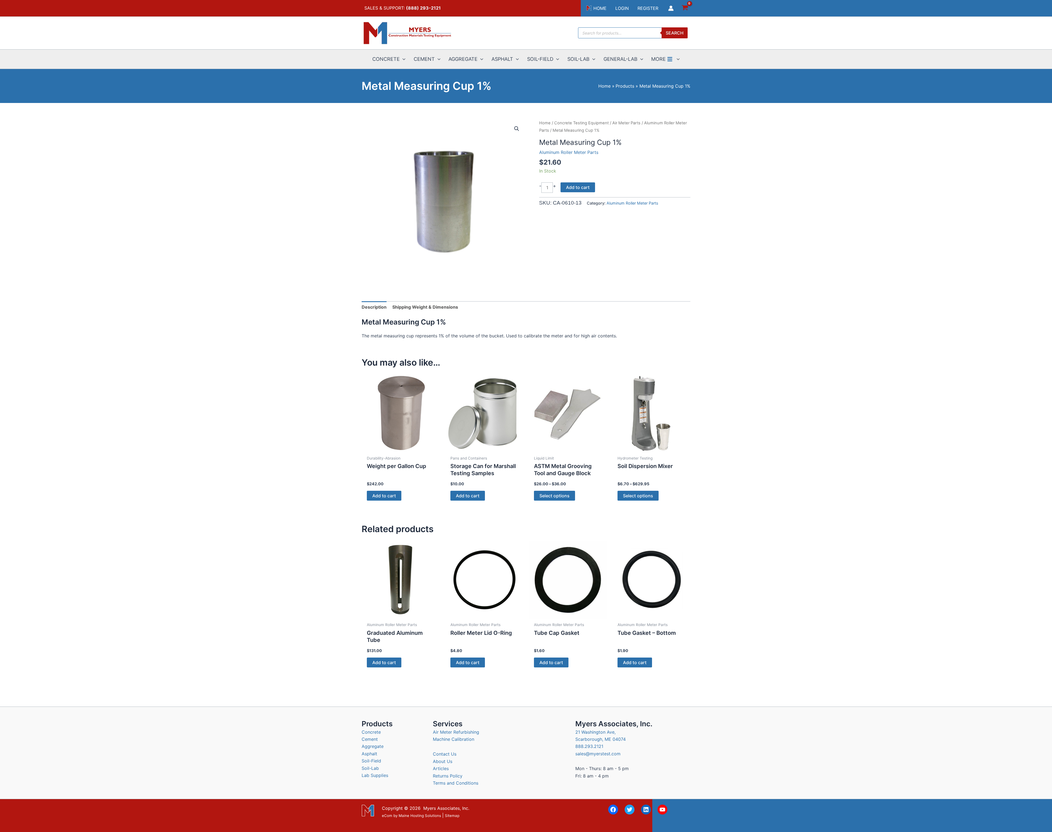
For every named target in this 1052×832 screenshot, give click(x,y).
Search (675, 33)
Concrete (371, 732)
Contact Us (444, 754)
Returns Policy (447, 776)
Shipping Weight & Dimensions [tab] (425, 307)
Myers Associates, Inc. (446, 808)
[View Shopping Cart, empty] (684, 8)
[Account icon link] (671, 8)
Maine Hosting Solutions (420, 816)
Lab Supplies (375, 775)
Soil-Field (371, 761)
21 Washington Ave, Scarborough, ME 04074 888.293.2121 (600, 739)
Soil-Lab (370, 768)
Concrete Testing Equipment (581, 123)
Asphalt (369, 753)
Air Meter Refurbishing (456, 732)
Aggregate (373, 746)
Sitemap (452, 816)
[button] (402, 59)
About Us (442, 761)
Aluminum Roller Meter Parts (568, 152)
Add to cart (578, 187)
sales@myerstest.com (598, 753)
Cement (370, 739)
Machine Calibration (453, 739)
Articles (441, 768)
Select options (554, 495)
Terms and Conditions (455, 783)
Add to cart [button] (384, 495)
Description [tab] (374, 307)
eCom (387, 816)
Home (545, 123)
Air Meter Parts (626, 123)
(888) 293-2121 (423, 8)
